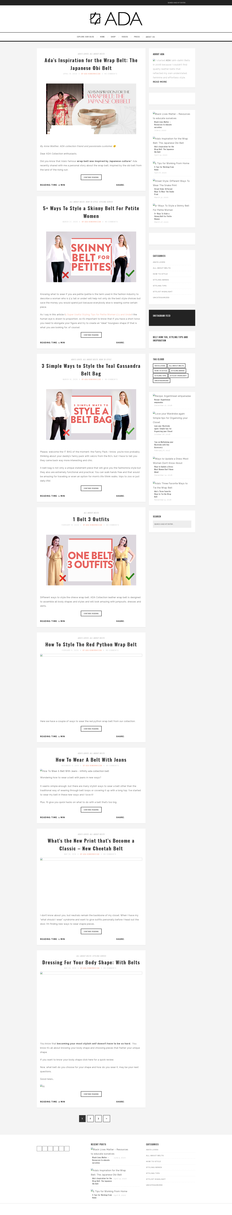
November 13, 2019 (70, 765)
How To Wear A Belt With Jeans (91, 759)
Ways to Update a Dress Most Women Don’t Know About (163, 469)
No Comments (111, 74)
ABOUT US (150, 37)
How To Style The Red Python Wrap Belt (91, 644)
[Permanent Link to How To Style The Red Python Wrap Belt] (91, 656)
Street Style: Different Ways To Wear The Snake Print (164, 192)
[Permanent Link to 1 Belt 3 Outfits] (91, 591)
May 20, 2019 (70, 968)
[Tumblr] (60, 2)
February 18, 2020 (70, 525)
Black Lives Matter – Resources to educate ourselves (163, 125)
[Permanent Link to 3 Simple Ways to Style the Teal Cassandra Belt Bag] (91, 445)
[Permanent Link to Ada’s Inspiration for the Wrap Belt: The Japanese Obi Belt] (91, 139)
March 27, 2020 (70, 222)
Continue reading (91, 177)
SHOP (113, 37)
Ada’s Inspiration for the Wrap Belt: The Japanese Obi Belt (164, 149)
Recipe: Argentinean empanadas (162, 401)
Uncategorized (161, 298)
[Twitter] (55, 2)
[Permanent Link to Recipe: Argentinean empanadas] (172, 396)
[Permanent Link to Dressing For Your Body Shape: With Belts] (91, 973)
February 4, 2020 (70, 650)
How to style (92, 201)
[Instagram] (39, 2)
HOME (102, 37)
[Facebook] (43, 2)
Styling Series (106, 201)
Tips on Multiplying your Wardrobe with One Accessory (163, 445)
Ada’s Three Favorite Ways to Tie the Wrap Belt (162, 494)
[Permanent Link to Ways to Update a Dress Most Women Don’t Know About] (172, 463)
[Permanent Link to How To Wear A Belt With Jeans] (74, 771)
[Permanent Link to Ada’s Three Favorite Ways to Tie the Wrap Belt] (172, 487)
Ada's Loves (83, 53)
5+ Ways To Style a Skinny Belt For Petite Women (163, 216)
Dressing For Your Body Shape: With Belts (91, 962)
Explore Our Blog (85, 37)
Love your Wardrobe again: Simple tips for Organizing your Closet (163, 429)
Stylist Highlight (163, 292)
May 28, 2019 (70, 854)
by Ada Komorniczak (91, 74)
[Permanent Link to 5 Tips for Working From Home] (171, 163)
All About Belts (97, 53)
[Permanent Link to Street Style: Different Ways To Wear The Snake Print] (172, 185)
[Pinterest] (47, 2)
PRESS (137, 37)
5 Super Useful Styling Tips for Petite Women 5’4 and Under (98, 314)
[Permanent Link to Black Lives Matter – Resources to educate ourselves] (172, 118)
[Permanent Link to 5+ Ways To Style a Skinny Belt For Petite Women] (91, 287)
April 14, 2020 (70, 74)
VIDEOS (125, 37)
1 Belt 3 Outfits (91, 519)
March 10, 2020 (70, 379)
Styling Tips (159, 286)
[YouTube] (51, 2)
